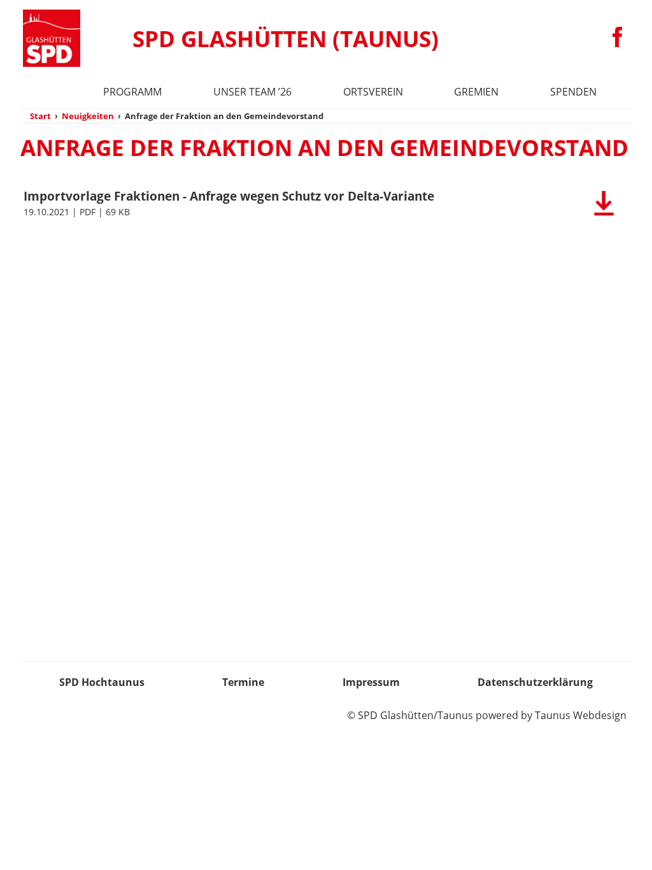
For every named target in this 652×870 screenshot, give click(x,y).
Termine (243, 682)
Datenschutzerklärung (535, 682)
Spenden (573, 92)
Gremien (476, 92)
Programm (132, 92)
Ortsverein (373, 92)
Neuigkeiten (88, 116)
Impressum (371, 682)
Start (40, 116)
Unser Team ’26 (252, 92)
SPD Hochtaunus (102, 682)
